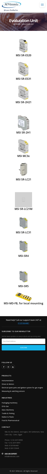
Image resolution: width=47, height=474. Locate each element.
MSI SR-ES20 (23, 55)
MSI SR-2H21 (23, 102)
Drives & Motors (8, 384)
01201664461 (23, 323)
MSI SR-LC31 (23, 232)
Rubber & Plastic (8, 417)
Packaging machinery (9, 403)
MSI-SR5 (23, 286)
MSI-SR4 (23, 256)
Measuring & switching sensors (13, 391)
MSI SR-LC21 (23, 179)
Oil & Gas (5, 406)
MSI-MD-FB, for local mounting (23, 303)
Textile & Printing (8, 413)
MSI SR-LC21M (23, 209)
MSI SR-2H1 (23, 132)
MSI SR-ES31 (23, 79)
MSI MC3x (23, 156)
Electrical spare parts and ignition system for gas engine (22, 388)
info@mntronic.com (12, 456)
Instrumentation (8, 380)
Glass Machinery (8, 410)
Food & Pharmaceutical (10, 420)
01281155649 (14, 448)
